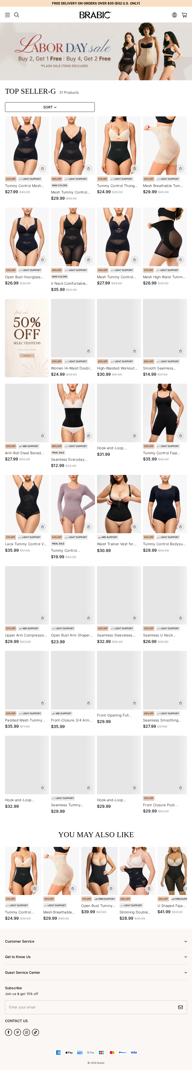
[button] (7, 14)
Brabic (101, 1062)
